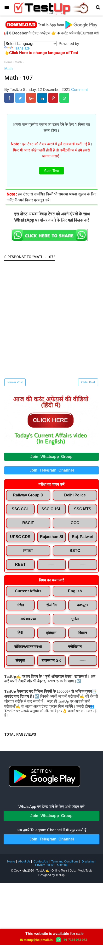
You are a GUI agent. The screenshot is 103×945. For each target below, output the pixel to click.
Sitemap (62, 865)
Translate (22, 48)
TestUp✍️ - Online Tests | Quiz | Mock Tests (64, 870)
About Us (24, 861)
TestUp (60, 875)
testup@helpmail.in (38, 940)
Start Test (51, 171)
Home (11, 861)
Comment (79, 90)
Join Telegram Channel (51, 470)
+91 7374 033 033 (74, 940)
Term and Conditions (64, 861)
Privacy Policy (44, 865)
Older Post (88, 382)
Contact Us (41, 861)
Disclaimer (89, 861)
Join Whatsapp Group (51, 457)
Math (8, 69)
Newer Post (15, 382)
